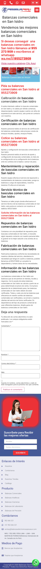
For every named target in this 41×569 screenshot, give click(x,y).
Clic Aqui (31, 63)
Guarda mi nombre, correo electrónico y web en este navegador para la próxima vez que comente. (20, 383)
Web (2, 372)
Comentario (6, 326)
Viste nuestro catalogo (13, 63)
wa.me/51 (16, 58)
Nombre (4, 354)
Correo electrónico (8, 363)
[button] (36, 9)
